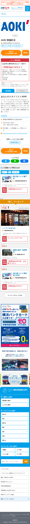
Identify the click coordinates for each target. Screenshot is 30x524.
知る (3, 436)
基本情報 (8, 91)
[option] (15, 379)
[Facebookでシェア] (24, 161)
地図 (26, 53)
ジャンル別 (5, 454)
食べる (4, 414)
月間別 (4, 450)
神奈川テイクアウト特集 (7, 494)
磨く (3, 427)
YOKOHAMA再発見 (6, 486)
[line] (15, 161)
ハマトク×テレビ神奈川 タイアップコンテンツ (13, 473)
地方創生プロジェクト (6, 481)
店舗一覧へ (4, 14)
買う (11, 45)
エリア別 (19, 450)
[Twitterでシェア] (6, 161)
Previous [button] (1, 25)
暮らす (4, 440)
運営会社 (14, 516)
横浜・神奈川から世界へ (7, 477)
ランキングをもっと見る (15, 295)
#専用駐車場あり (15, 142)
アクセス (21, 91)
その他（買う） (18, 45)
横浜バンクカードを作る (7, 499)
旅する (4, 423)
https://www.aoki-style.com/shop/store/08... (15, 133)
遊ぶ (3, 418)
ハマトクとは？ (5, 469)
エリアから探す (6, 405)
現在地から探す (6, 400)
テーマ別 (19, 454)
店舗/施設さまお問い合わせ (8, 490)
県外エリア (4, 45)
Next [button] (28, 25)
